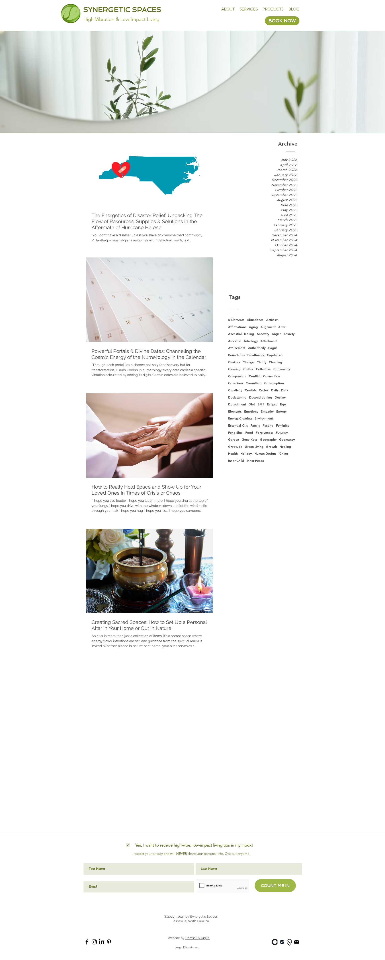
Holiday (246, 454)
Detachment (237, 404)
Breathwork (255, 355)
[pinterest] (109, 942)
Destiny (280, 397)
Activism (272, 320)
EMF (261, 404)
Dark (284, 390)
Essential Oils (238, 425)
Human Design (265, 454)
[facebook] (87, 942)
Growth (271, 447)
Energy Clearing (240, 418)
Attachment (268, 341)
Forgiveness (264, 433)
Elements (235, 411)
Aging (253, 327)
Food (249, 433)
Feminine (282, 425)
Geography (268, 440)
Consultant (254, 383)
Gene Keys (249, 440)
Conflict (254, 376)
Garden (233, 440)
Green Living (254, 447)
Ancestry (263, 334)
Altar (281, 327)
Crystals (250, 390)
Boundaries (236, 355)
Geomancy (287, 440)
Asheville (234, 341)
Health (233, 454)
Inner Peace (255, 461)
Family (255, 425)
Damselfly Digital (197, 938)
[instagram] (94, 942)
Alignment (268, 327)
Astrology (251, 341)
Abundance (255, 320)
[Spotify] (282, 942)
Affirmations (237, 327)
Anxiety (289, 334)
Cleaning (275, 362)
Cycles (263, 390)
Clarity (261, 362)
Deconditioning (260, 397)
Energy (281, 411)
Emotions (251, 411)
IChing (283, 454)
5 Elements (236, 320)
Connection (271, 376)
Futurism (282, 433)
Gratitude (235, 447)
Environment (263, 418)
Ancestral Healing (241, 334)
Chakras (234, 362)
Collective (263, 369)
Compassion (237, 376)
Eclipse (272, 404)
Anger (276, 334)
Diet (252, 404)
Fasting (268, 425)
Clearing (234, 369)
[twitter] (101, 942)
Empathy (267, 411)
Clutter (248, 369)
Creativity (235, 390)
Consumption (274, 383)
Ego (283, 404)
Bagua (273, 348)
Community (281, 369)
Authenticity (257, 348)
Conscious (235, 383)
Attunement (236, 348)
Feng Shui (235, 433)
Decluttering (237, 397)
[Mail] (296, 942)
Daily (275, 390)
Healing (285, 447)
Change (248, 362)
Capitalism (275, 355)
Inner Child (236, 461)
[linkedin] (274, 942)
